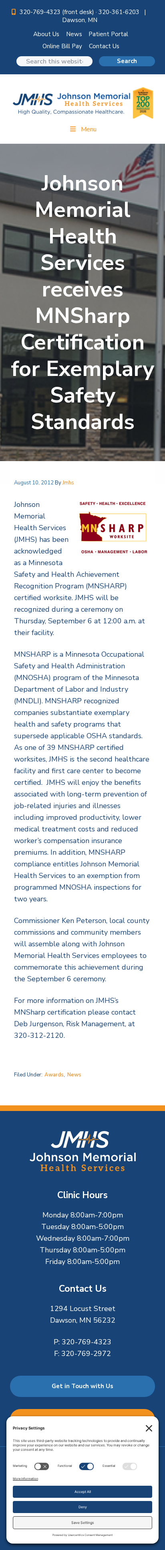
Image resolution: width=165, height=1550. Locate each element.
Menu (89, 129)
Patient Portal (108, 34)
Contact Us (104, 46)
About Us (46, 34)
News (74, 34)
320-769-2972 (86, 1353)
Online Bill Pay (62, 46)
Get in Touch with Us (82, 1386)
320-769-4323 (86, 1342)
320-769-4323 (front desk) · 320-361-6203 (80, 12)
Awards (54, 1074)
